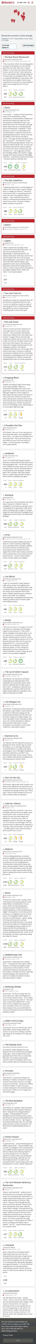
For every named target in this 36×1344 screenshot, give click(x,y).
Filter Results (5, 46)
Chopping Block (11, 377)
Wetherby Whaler (13, 986)
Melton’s (9, 849)
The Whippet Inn (12, 701)
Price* (5, 90)
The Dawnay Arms (13, 1044)
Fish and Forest (11, 322)
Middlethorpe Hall (13, 954)
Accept (18, 1340)
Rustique (9, 495)
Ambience (22, 90)
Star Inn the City (12, 777)
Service (16, 90)
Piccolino (9, 1070)
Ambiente (9, 453)
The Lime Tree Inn (12, 293)
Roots (7, 892)
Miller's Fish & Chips (14, 1020)
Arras (7, 534)
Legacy (7, 240)
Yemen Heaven (12, 1136)
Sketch (7, 224)
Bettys (8, 620)
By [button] (29, 45)
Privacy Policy (8, 1335)
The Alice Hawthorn (13, 180)
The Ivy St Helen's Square (16, 671)
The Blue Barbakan (14, 1100)
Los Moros (10, 576)
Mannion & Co (11, 735)
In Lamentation (12, 1290)
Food (10, 90)
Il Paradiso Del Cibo (13, 425)
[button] (18, 14)
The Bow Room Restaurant (16, 57)
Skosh (7, 107)
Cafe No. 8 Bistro (13, 803)
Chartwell (9, 1245)
